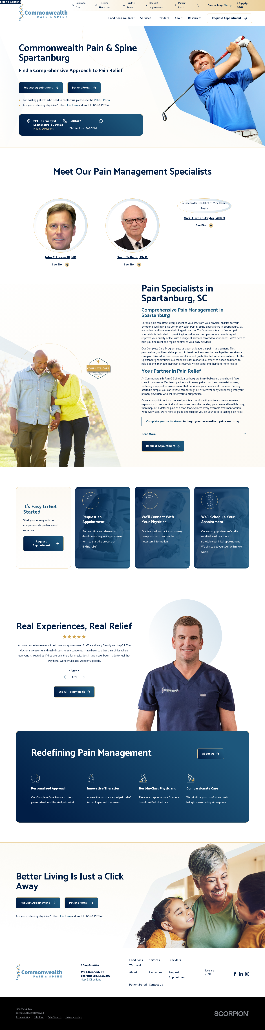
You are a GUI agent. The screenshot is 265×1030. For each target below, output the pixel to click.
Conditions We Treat (121, 18)
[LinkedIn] (241, 974)
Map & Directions (43, 128)
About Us (208, 754)
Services (145, 18)
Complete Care (80, 5)
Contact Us (156, 984)
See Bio (57, 264)
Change (228, 5)
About (178, 18)
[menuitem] (121, 18)
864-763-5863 (242, 5)
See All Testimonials (71, 692)
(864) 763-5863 (83, 128)
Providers (163, 18)
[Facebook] (235, 974)
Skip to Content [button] (10, 2)
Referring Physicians (104, 5)
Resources (194, 18)
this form (72, 105)
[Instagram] (247, 974)
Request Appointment (156, 5)
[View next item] (83, 677)
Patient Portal (182, 5)
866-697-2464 (101, 105)
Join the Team (131, 5)
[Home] (43, 13)
